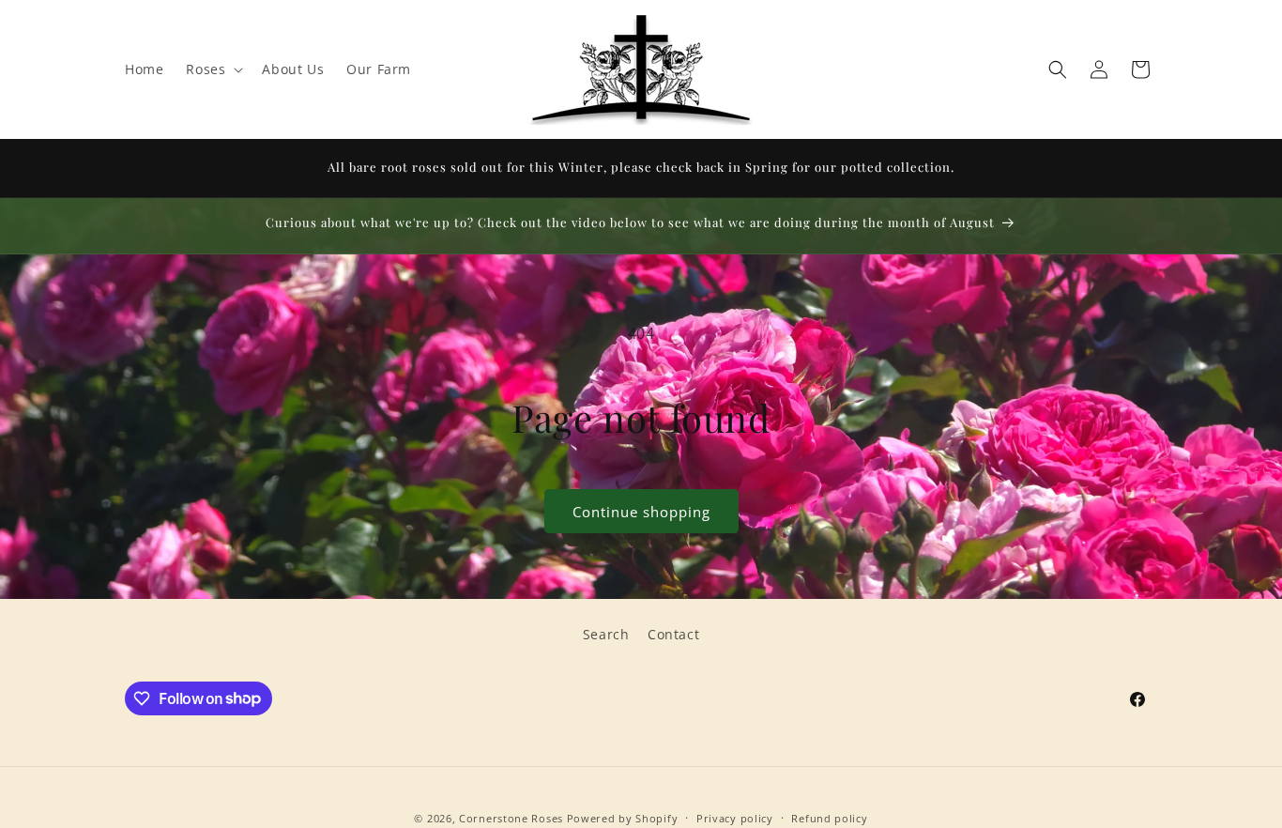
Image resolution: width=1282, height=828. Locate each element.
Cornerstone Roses (511, 818)
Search (606, 634)
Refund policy (829, 817)
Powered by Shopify (623, 818)
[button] (213, 69)
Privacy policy (734, 817)
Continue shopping (641, 511)
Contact (673, 634)
